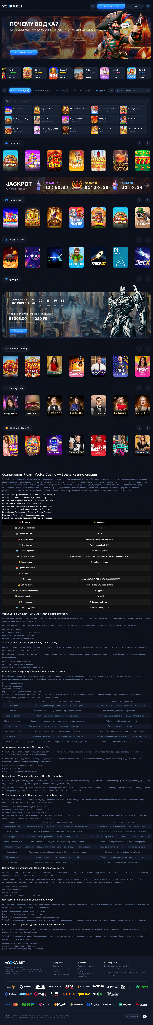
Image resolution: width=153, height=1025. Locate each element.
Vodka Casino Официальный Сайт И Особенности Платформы (29, 494)
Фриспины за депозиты (61, 975)
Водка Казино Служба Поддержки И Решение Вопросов (27, 518)
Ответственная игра (85, 969)
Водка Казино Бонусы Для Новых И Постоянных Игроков (27, 500)
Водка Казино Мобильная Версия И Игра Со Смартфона (27, 506)
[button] (4, 90)
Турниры (56, 972)
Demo (10, 173)
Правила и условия (85, 966)
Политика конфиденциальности (86, 973)
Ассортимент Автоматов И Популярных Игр (21, 503)
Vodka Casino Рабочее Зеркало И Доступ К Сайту (24, 497)
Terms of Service (110, 975)
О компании (57, 966)
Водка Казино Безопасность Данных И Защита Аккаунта (27, 512)
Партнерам (82, 977)
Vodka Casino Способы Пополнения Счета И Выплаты (26, 509)
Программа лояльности (62, 969)
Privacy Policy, (140, 972)
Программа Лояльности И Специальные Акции (23, 515)
